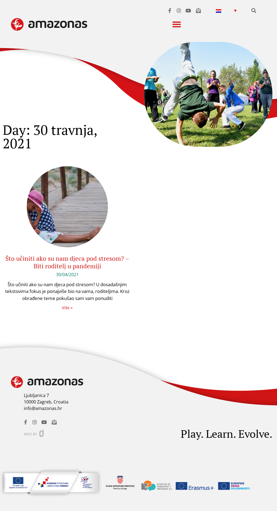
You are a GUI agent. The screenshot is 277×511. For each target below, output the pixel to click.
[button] (226, 10)
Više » (67, 307)
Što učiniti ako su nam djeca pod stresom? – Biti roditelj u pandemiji (67, 262)
